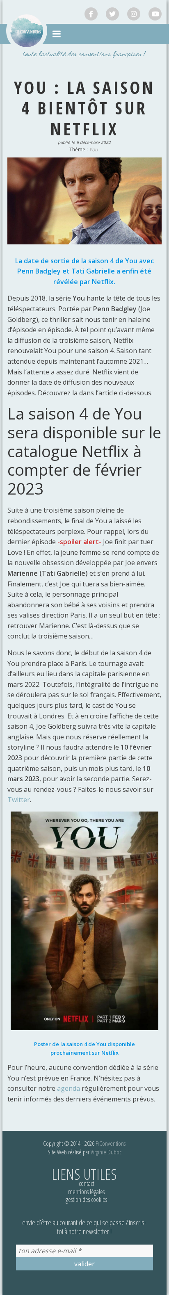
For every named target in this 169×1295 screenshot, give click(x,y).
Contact (86, 1183)
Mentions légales (86, 1191)
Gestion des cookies (86, 1199)
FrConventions (111, 1143)
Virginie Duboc (106, 1152)
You (93, 149)
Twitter (18, 799)
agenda (69, 1088)
